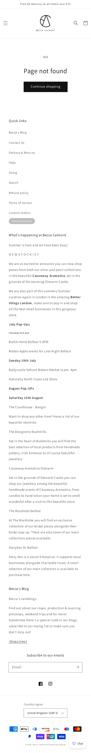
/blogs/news (18, 641)
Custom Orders (19, 213)
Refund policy (18, 193)
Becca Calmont (40, 744)
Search (14, 183)
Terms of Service (20, 203)
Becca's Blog (18, 132)
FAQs (12, 163)
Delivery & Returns (22, 153)
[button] (5, 23)
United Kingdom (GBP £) (42, 713)
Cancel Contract (21, 221)
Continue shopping (46, 86)
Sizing (13, 173)
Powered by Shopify (56, 744)
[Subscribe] (77, 667)
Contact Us (17, 143)
